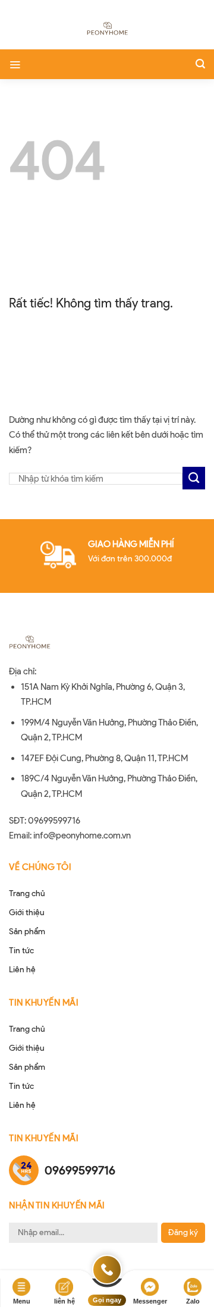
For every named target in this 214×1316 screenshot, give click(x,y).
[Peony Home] (107, 30)
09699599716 (80, 1170)
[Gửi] (193, 478)
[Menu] (15, 64)
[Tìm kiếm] (200, 64)
